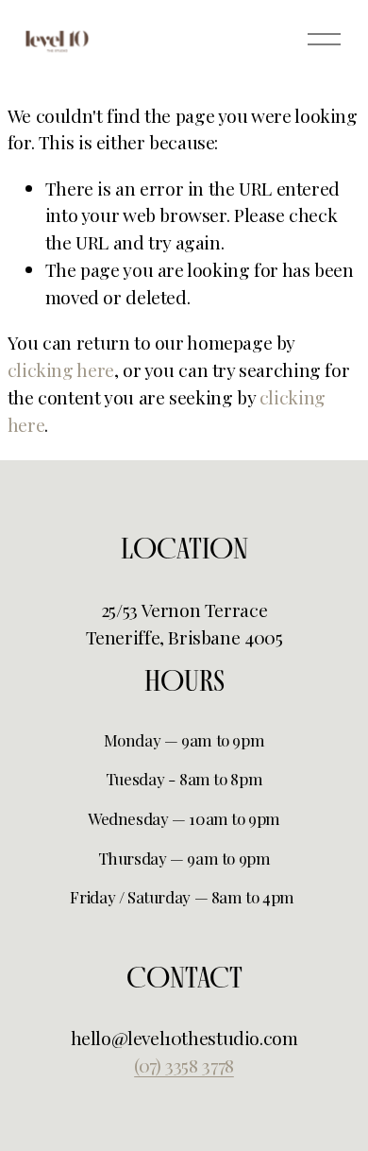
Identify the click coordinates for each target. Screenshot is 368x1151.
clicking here (61, 369)
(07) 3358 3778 (184, 1065)
